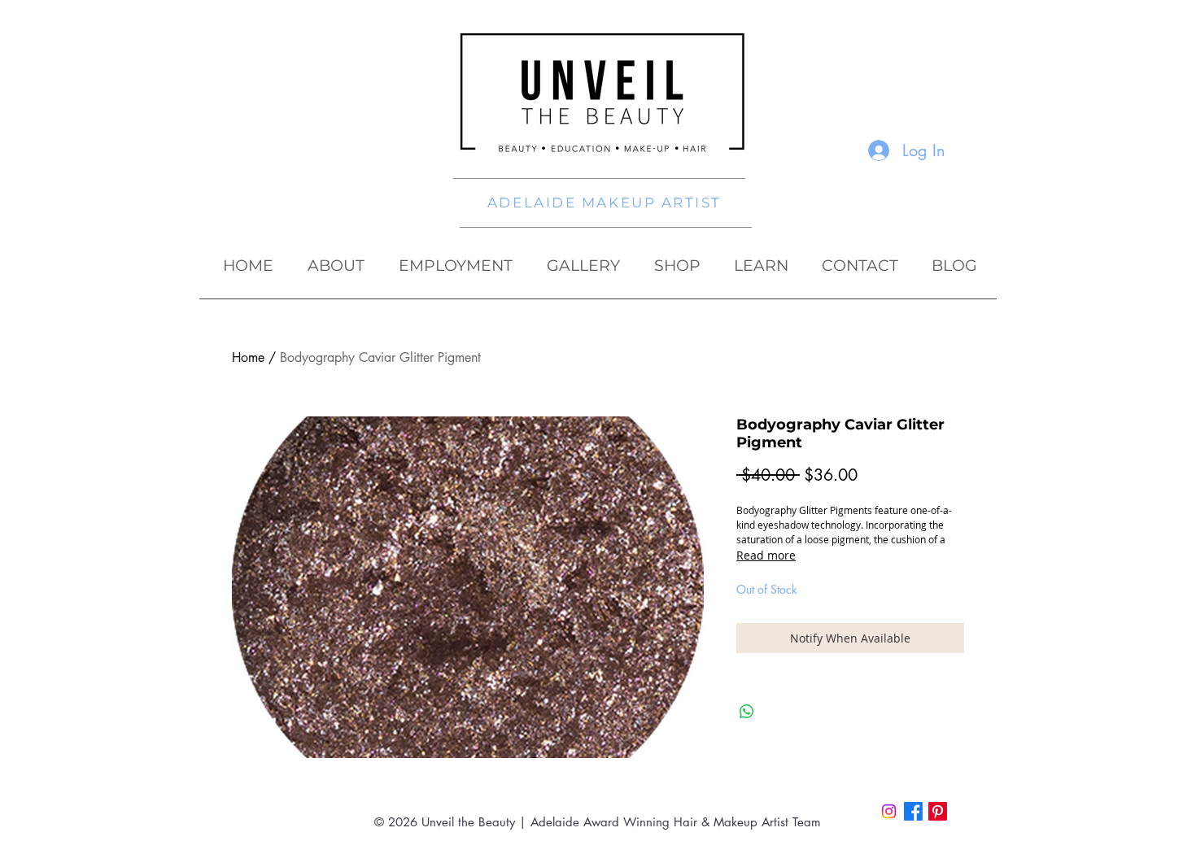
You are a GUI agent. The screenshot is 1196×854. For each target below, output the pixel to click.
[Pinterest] (937, 811)
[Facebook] (913, 811)
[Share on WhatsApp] (747, 711)
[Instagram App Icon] (889, 811)
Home (248, 357)
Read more (766, 555)
